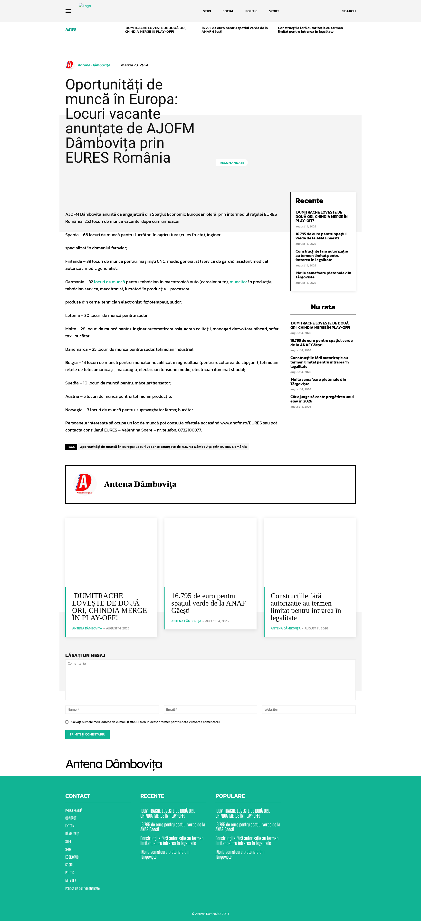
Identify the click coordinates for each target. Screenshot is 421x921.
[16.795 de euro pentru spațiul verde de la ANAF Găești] (210, 552)
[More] (223, 197)
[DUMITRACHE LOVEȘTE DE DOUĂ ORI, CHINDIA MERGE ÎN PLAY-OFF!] (111, 552)
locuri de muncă (109, 281)
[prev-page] (119, 30)
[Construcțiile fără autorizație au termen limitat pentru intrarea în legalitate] (310, 552)
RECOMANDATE (232, 162)
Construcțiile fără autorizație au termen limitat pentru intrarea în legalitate (310, 29)
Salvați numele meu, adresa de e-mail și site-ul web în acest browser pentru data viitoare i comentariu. (145, 722)
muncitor (239, 281)
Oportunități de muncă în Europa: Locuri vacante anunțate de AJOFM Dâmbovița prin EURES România (163, 446)
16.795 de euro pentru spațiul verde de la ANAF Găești (234, 29)
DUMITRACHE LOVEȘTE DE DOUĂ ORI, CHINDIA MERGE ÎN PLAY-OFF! (155, 29)
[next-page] (354, 30)
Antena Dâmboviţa (93, 65)
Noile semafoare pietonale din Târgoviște (323, 275)
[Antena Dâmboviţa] (71, 65)
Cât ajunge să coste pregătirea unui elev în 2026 (322, 399)
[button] (349, 11)
